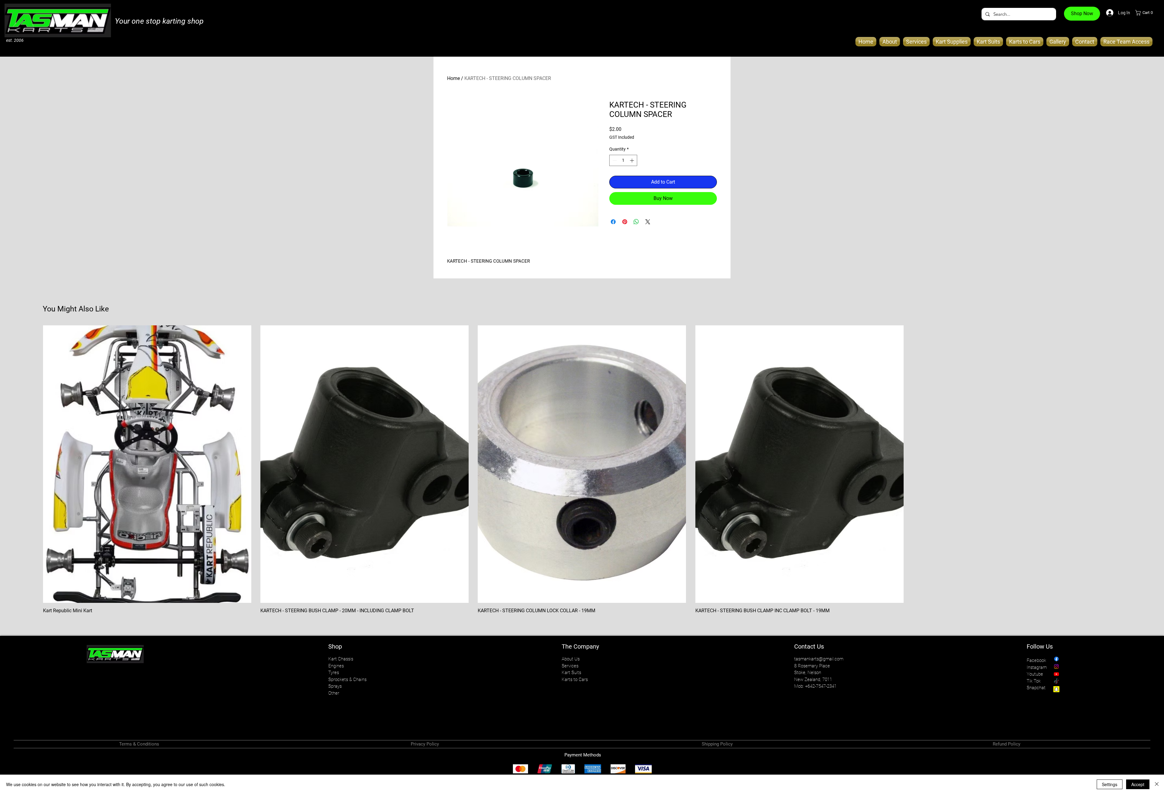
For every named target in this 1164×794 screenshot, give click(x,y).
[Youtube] (1056, 674)
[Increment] (632, 160)
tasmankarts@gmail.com (818, 659)
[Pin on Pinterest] (624, 221)
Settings (1109, 784)
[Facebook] (1056, 659)
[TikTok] (1056, 682)
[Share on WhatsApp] (636, 221)
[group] (582, 477)
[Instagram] (1056, 666)
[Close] (1156, 784)
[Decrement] (614, 160)
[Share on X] (647, 221)
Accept (1137, 784)
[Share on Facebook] (613, 221)
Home (453, 78)
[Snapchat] (1056, 689)
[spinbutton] (623, 160)
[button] (1146, 12)
